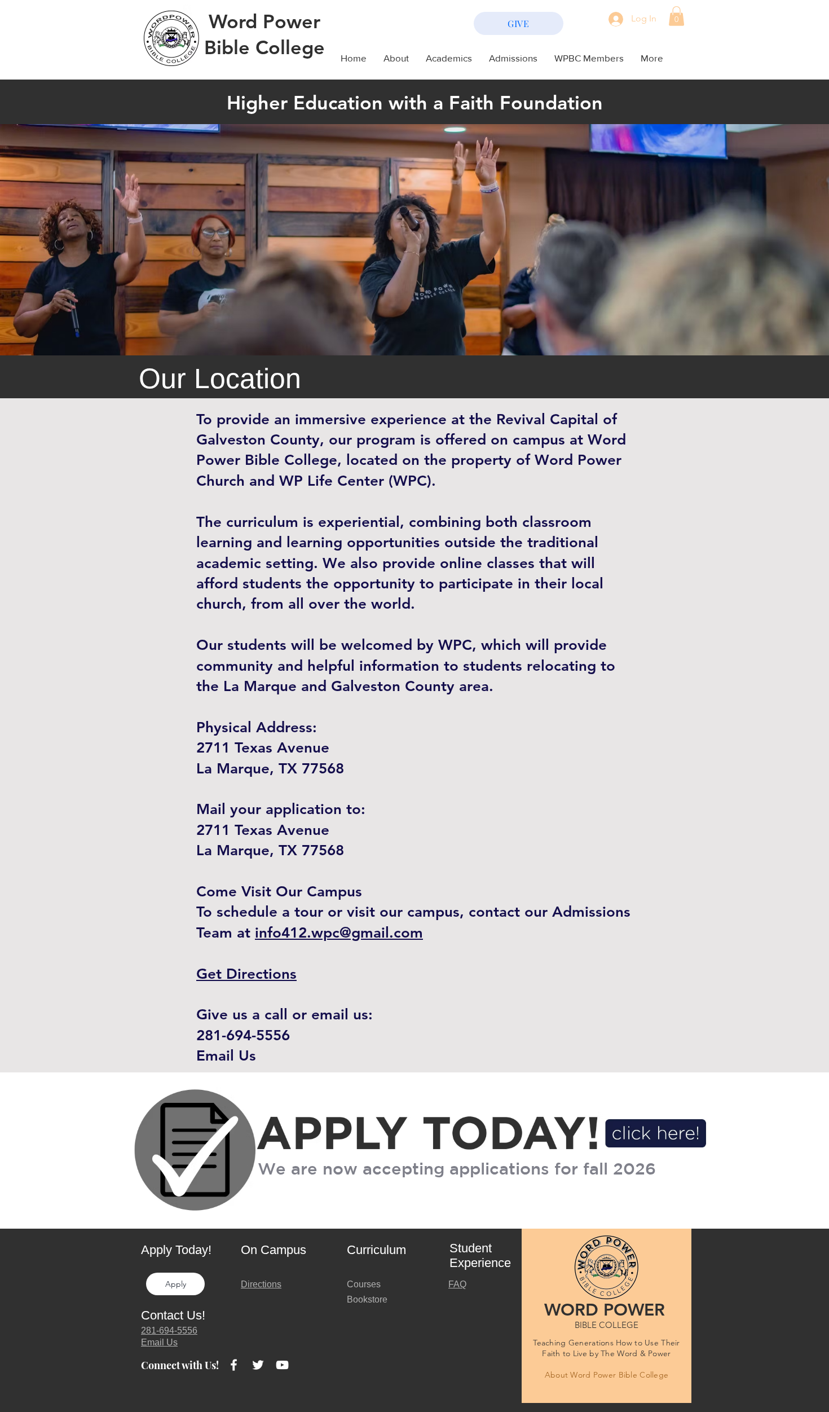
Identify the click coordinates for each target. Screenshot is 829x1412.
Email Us (226, 1056)
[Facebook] (233, 1365)
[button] (676, 16)
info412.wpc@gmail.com (339, 933)
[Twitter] (258, 1365)
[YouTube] (282, 1365)
